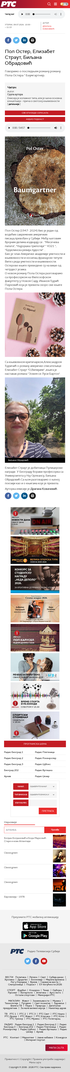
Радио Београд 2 (13, 758)
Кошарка (34, 990)
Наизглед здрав (57, 1008)
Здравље (59, 1003)
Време (33, 982)
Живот (25, 1000)
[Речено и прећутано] (35, 667)
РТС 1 (13, 1013)
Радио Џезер (42, 776)
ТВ (5, 1013)
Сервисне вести (49, 982)
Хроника (9, 979)
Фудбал (21, 990)
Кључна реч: (21, 803)
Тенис (46, 990)
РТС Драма (11, 1016)
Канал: (21, 786)
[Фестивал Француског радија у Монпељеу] (35, 550)
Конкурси (61, 1037)
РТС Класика (43, 1016)
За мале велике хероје (33, 1008)
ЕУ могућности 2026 (50, 984)
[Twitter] (16, 40)
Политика (20, 977)
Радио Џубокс (43, 764)
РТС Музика (33, 1018)
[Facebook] (8, 40)
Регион (33, 977)
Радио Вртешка (43, 770)
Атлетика (41, 992)
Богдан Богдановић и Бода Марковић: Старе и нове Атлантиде (25, 840)
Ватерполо (27, 992)
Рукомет (12, 992)
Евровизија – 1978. (14, 896)
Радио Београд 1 (13, 752)
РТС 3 (32, 1013)
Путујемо (26, 1003)
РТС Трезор (16, 1018)
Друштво (23, 979)
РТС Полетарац (51, 1018)
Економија (36, 979)
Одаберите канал (38, 786)
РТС (5, 1037)
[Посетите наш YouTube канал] (44, 961)
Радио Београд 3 (13, 764)
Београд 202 (11, 770)
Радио (8, 1024)
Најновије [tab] (10, 822)
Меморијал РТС (46, 995)
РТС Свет (44, 1013)
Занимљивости (41, 1000)
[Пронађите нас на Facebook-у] (36, 961)
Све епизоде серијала (35, 113)
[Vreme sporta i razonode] (35, 696)
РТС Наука (58, 1013)
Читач (11, 87)
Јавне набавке (45, 1037)
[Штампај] (32, 40)
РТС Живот (26, 1016)
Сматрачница (15, 984)
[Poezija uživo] (35, 608)
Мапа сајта (56, 1047)
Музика (57, 1000)
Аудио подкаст (35, 119)
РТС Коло (59, 1016)
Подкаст (31, 984)
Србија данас (56, 977)
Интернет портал (35, 1039)
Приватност (11, 1059)
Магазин (14, 1000)
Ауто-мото (55, 992)
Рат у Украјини (19, 982)
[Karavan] (35, 638)
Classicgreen (11, 852)
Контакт (14, 1037)
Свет (43, 977)
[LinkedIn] (24, 40)
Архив (7, 776)
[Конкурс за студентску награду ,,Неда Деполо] (35, 579)
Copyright (25, 1059)
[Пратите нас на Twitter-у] (27, 961)
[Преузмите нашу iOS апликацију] (35, 926)
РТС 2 (22, 1013)
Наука (28, 1005)
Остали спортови (25, 995)
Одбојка (57, 990)
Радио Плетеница (45, 752)
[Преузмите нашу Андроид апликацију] (35, 935)
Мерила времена (55, 979)
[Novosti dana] (35, 521)
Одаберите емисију (39, 795)
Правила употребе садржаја (48, 1059)
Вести (9, 977)
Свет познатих (42, 1003)
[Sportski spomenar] (35, 725)
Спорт (11, 990)
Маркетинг (28, 1037)
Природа (40, 1005)
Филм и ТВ (16, 1005)
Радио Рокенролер (45, 758)
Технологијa (11, 1003)
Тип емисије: (21, 795)
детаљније (14, 104)
